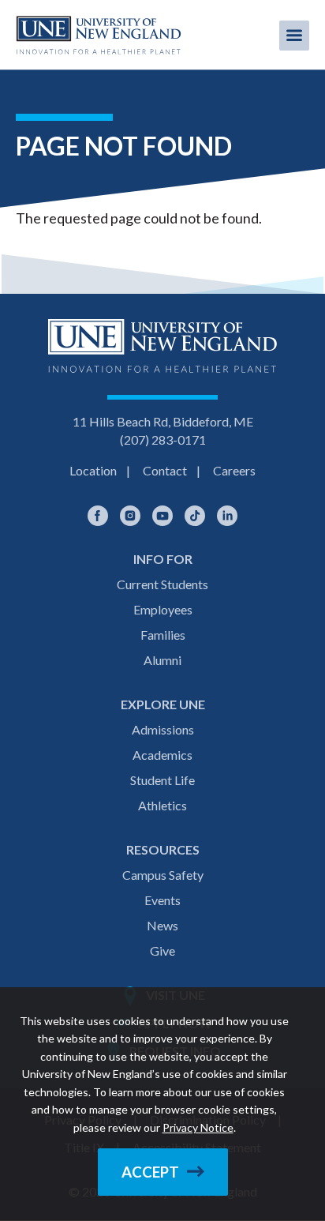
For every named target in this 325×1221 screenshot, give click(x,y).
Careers (234, 470)
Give (162, 950)
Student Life (162, 779)
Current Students (162, 584)
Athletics (162, 805)
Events (162, 899)
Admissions (163, 729)
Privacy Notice (197, 1127)
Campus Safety (163, 874)
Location (93, 470)
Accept (150, 1172)
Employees (162, 609)
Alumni (162, 659)
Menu (294, 36)
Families (162, 634)
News (162, 925)
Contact (165, 470)
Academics (162, 754)
